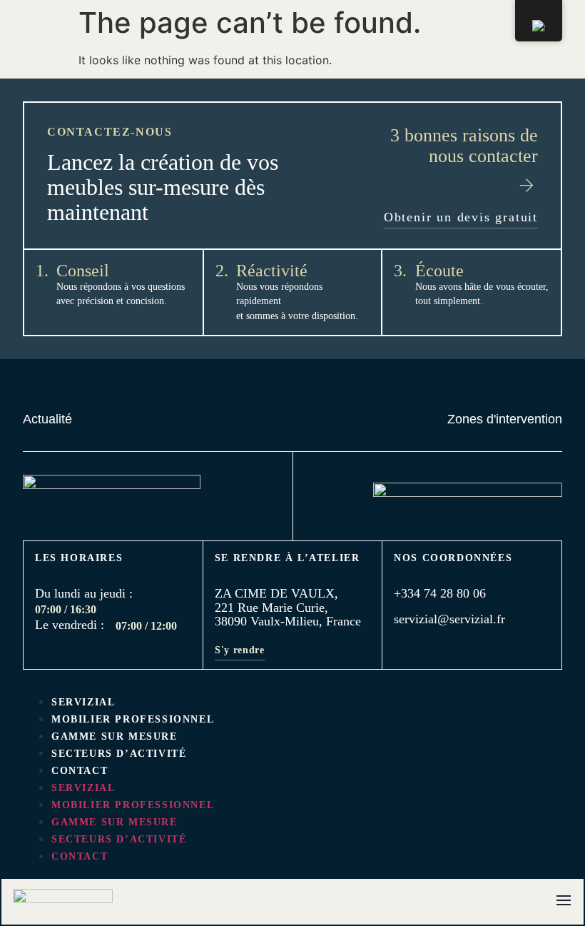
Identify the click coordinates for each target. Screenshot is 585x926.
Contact (79, 770)
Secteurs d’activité (118, 753)
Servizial (83, 702)
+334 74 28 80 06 (440, 593)
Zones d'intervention (504, 419)
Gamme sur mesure (114, 736)
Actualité (47, 419)
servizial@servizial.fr (449, 619)
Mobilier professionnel (132, 719)
